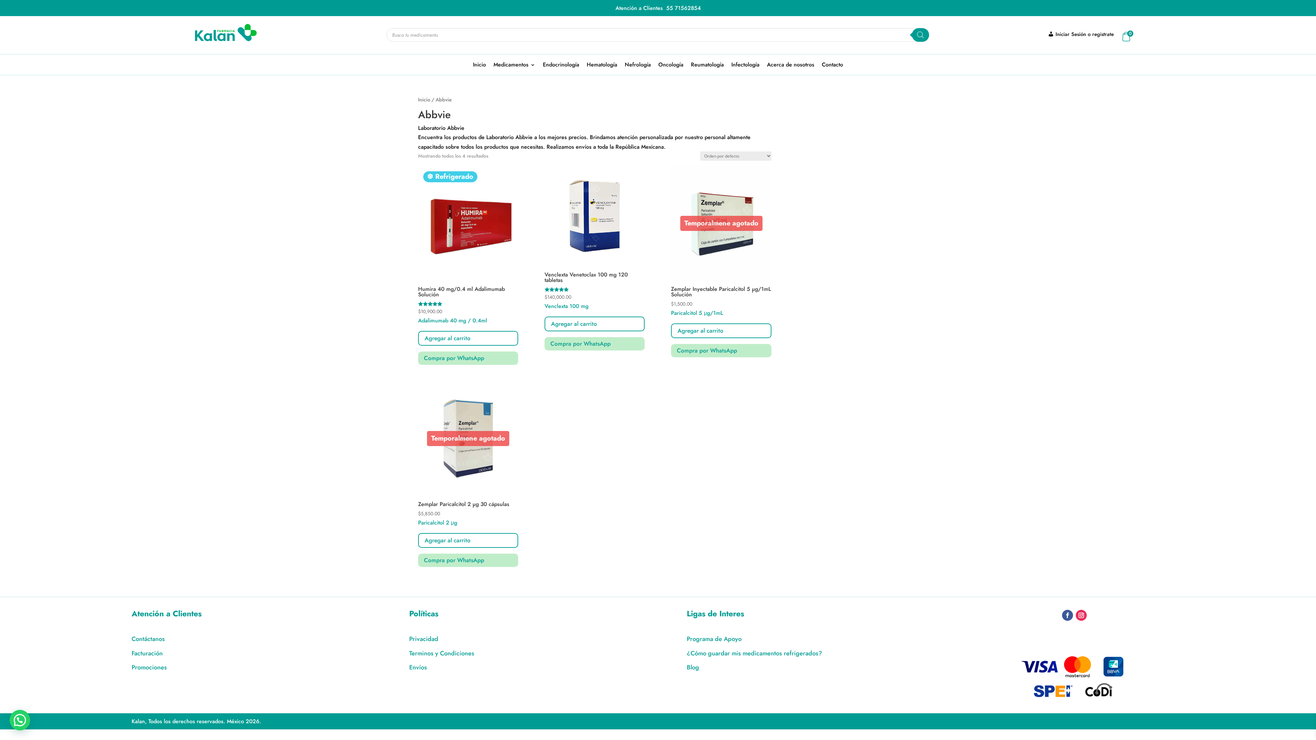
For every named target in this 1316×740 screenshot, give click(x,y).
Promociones (149, 667)
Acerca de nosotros (790, 65)
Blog (693, 667)
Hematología (602, 65)
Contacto (832, 65)
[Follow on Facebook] (1067, 615)
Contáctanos (148, 638)
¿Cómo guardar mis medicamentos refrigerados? (754, 653)
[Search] (920, 35)
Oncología (670, 65)
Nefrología (638, 65)
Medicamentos (511, 65)
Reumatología (707, 65)
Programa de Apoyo (714, 638)
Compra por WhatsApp (454, 358)
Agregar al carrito (700, 330)
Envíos (418, 667)
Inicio (479, 65)
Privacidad (423, 638)
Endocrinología (561, 65)
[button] (20, 720)
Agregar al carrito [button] (448, 338)
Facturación (147, 653)
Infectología (745, 65)
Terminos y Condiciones (441, 653)
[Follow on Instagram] (1081, 615)
